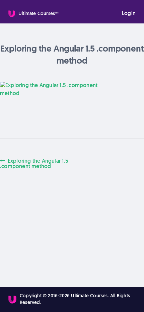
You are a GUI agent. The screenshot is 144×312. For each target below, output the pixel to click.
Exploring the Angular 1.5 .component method (34, 163)
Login (129, 13)
